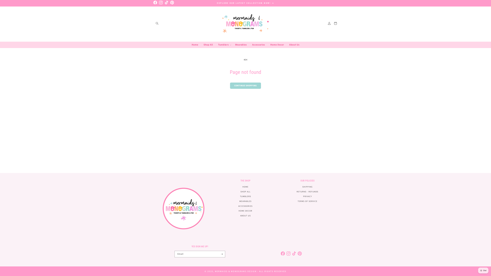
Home (245, 186)
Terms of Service (307, 201)
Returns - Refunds (307, 191)
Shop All (245, 191)
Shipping (307, 186)
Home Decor (245, 210)
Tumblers (245, 196)
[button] (157, 23)
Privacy (307, 196)
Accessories (245, 206)
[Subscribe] (222, 254)
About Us (245, 215)
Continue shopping (245, 85)
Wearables (245, 201)
